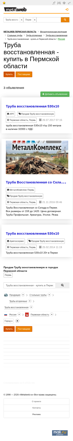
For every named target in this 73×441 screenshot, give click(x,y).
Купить (9, 74)
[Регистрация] (64, 2)
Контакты (36, 408)
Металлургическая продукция (53, 32)
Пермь (8, 275)
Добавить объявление (56, 94)
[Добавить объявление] (54, 3)
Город (8, 321)
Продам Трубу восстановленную (37, 114)
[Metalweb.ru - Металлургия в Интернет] (15, 8)
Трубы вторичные (34, 35)
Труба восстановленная (56, 35)
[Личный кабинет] (70, 3)
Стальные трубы (14, 35)
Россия (61, 39)
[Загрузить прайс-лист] (59, 3)
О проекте (36, 401)
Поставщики (24, 74)
